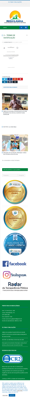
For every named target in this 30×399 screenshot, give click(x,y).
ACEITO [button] (12, 395)
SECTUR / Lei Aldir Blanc (14, 4)
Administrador (8, 42)
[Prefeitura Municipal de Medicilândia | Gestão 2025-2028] (15, 16)
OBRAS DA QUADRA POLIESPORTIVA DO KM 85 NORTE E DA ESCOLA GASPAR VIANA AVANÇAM (15, 113)
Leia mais (19, 390)
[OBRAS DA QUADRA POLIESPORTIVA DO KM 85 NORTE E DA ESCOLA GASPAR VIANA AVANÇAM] (15, 101)
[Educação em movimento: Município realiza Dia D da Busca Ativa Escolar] (15, 143)
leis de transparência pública (17, 372)
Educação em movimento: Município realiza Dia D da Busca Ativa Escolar (14, 153)
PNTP (9, 378)
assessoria (20, 368)
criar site (12, 366)
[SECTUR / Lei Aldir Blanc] (15, 123)
